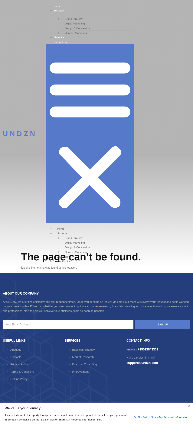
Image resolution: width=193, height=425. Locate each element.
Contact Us (60, 41)
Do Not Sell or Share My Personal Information (161, 417)
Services (59, 10)
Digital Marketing (75, 23)
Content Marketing (76, 32)
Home (57, 6)
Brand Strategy (74, 18)
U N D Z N (19, 134)
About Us (59, 37)
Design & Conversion (77, 28)
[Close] (189, 406)
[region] (96, 414)
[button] (90, 133)
